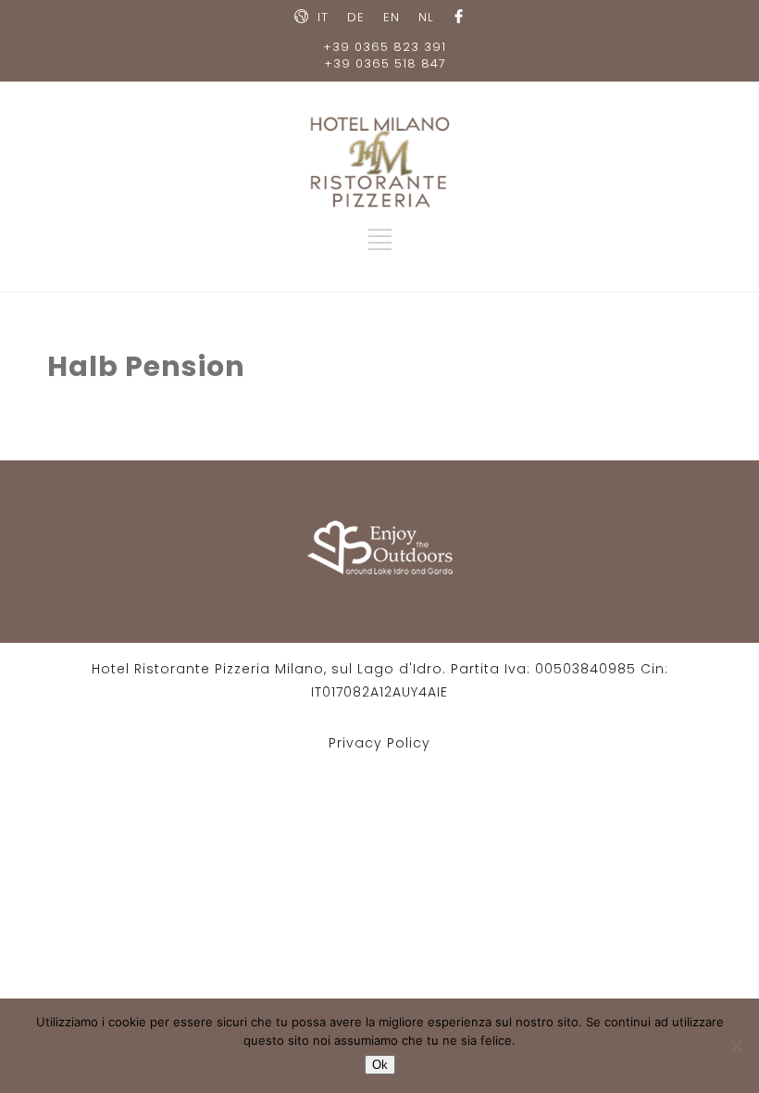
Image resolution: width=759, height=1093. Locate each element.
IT (323, 17)
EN (391, 17)
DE (356, 17)
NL (425, 17)
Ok (380, 1065)
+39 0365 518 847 (385, 63)
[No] (736, 1045)
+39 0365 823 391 (384, 47)
